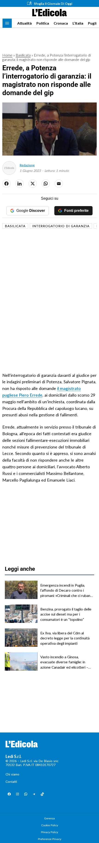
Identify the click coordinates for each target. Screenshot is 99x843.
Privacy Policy (49, 832)
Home (7, 55)
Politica (42, 23)
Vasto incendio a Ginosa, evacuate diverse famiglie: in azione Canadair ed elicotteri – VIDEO (64, 662)
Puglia (93, 23)
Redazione (27, 165)
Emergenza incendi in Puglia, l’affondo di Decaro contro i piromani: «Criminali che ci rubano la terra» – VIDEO (66, 590)
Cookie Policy (49, 825)
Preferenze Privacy (49, 839)
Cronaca (61, 23)
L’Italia (78, 23)
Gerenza (49, 818)
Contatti (11, 781)
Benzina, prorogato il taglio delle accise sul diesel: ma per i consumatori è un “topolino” (65, 614)
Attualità (24, 23)
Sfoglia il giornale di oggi (53, 4)
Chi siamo (12, 774)
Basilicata (23, 55)
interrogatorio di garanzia (61, 226)
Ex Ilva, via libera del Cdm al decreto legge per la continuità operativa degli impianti (65, 638)
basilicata (15, 226)
